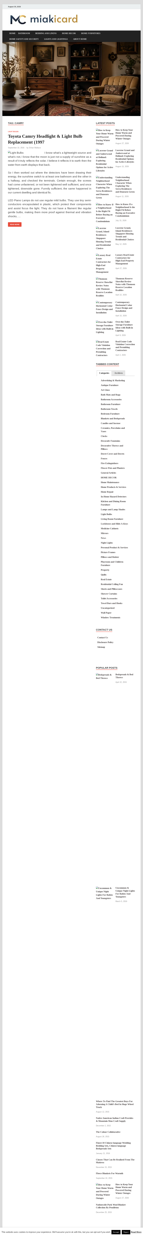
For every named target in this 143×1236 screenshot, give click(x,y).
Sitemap (101, 647)
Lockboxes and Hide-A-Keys (114, 524)
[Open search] (134, 34)
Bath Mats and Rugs (110, 395)
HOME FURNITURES (90, 33)
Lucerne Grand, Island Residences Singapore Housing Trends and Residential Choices (124, 234)
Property (105, 570)
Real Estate (106, 579)
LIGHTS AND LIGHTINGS (56, 39)
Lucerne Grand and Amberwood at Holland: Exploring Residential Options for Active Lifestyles (124, 156)
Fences (104, 458)
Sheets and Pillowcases (111, 589)
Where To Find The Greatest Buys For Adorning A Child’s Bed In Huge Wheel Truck (115, 1104)
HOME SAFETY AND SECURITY (24, 39)
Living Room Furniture (112, 519)
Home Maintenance (110, 482)
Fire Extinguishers (109, 463)
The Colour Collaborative (108, 1132)
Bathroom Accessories (111, 399)
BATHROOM (24, 33)
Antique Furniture (109, 385)
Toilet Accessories (109, 598)
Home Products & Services (113, 487)
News (103, 538)
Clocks (104, 436)
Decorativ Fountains (110, 441)
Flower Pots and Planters (113, 468)
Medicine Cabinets (109, 528)
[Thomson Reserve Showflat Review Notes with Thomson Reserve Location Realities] (104, 279)
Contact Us (102, 637)
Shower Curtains (109, 594)
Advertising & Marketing (113, 380)
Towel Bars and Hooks (111, 603)
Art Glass (105, 390)
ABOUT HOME (80, 39)
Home (12, 33)
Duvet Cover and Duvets (112, 454)
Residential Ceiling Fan (112, 584)
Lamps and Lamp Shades (113, 509)
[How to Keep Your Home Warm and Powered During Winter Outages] (104, 130)
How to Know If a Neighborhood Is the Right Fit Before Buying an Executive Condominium (125, 210)
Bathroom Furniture (110, 404)
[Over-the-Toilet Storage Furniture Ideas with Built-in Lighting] (104, 322)
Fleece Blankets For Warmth (109, 1173)
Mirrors (104, 533)
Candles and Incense (110, 423)
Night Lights (107, 543)
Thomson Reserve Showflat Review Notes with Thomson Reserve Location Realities (125, 284)
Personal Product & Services (114, 547)
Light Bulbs (13, 131)
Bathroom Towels (109, 409)
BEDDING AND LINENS (46, 33)
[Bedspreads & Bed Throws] (104, 675)
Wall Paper (106, 613)
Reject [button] (126, 1232)
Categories (104, 373)
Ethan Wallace (35, 148)
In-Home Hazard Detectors (113, 496)
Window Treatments (110, 617)
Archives (118, 373)
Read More (13, 223)
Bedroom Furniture (110, 414)
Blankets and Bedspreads (113, 418)
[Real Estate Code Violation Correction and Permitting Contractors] (104, 342)
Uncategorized (108, 608)
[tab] (104, 373)
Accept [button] (116, 1232)
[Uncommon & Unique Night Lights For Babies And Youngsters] (104, 888)
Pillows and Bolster (110, 557)
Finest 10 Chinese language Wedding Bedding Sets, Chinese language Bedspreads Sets (113, 1146)
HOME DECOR (69, 33)
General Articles (108, 473)
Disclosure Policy (105, 642)
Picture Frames (108, 552)
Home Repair (107, 492)
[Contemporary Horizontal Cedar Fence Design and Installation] (104, 302)
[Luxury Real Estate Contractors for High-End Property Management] (104, 255)
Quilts (103, 574)
